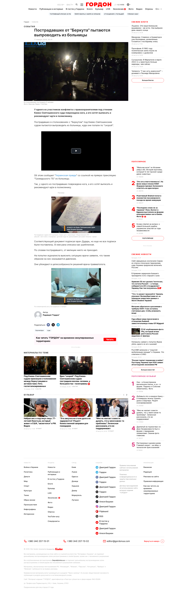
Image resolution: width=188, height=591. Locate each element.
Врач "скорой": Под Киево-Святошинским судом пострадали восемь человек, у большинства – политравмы (75, 380)
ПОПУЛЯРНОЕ (139, 161)
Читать (110, 339)
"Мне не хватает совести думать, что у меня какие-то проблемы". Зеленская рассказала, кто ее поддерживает (110, 423)
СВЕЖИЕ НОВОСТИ (141, 254)
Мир (26, 481)
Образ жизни (29, 500)
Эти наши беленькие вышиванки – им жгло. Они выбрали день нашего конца (147, 28)
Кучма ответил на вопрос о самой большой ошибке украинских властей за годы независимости (149, 227)
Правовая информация (153, 481)
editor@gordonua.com (118, 541)
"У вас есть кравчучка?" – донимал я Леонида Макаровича (147, 72)
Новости (32, 9)
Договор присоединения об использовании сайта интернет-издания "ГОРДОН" (129, 489)
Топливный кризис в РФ (60, 14)
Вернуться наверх (151, 541)
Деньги (27, 476)
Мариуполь (77, 495)
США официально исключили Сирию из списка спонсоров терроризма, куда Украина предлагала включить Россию (147, 264)
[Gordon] (98, 5)
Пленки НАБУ (133, 14)
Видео (139, 9)
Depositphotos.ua (58, 560)
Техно (26, 495)
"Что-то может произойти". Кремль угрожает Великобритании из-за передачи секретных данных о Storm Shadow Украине (147, 297)
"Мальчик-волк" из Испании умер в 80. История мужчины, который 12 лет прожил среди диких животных (149, 170)
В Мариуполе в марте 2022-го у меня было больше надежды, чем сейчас (146, 62)
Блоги (90, 9)
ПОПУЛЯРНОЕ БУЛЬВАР (144, 376)
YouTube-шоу (53, 516)
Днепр (74, 490)
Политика (28, 472)
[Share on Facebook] (48, 325)
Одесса (75, 476)
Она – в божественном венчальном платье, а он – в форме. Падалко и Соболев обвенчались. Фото (149, 385)
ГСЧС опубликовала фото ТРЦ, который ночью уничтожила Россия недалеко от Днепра (148, 332)
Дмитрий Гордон (107, 467)
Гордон (26, 22)
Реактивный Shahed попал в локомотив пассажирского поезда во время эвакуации (149, 198)
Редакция (148, 472)
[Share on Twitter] (53, 325)
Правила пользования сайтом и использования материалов (129, 467)
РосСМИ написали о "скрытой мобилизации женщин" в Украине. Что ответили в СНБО (148, 352)
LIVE (108, 9)
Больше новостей (147, 370)
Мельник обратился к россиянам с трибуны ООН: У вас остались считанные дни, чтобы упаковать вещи (147, 309)
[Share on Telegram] (58, 325)
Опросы (149, 9)
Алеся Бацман (106, 501)
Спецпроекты (54, 521)
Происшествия (30, 505)
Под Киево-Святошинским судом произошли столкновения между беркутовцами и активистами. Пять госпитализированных (40, 381)
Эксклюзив (118, 9)
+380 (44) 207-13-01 (38, 541)
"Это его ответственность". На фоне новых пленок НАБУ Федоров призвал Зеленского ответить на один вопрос (150, 184)
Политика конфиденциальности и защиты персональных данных (128, 477)
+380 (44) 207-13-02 (78, 541)
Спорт (26, 486)
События (35, 22)
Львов (74, 472)
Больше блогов (148, 80)
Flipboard (103, 511)
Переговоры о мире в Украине (87, 14)
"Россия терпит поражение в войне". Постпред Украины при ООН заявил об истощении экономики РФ (148, 362)
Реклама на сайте (151, 476)
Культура (28, 490)
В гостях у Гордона (75, 9)
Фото (130, 9)
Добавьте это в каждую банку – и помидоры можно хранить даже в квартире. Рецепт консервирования (150, 399)
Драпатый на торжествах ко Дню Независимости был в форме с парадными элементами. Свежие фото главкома (149, 431)
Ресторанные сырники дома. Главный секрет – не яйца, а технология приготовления (149, 445)
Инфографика (30, 509)
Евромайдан (39, 330)
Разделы (51, 462)
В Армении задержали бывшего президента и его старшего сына (146, 274)
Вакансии (148, 467)
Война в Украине (31, 467)
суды (48, 330)
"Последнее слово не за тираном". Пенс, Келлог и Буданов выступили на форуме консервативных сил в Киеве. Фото (150, 212)
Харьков (75, 486)
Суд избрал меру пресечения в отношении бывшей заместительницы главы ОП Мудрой (148, 321)
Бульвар (99, 9)
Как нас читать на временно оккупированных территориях (151, 489)
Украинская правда (66, 175)
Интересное (29, 514)
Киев (74, 467)
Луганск (75, 500)
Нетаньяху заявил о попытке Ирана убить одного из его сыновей (147, 343)
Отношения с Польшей (114, 14)
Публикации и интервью (51, 9)
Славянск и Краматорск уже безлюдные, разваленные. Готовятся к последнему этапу (147, 39)
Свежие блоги (140, 22)
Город (74, 462)
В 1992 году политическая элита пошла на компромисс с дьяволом (144, 50)
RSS (101, 516)
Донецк (75, 481)
